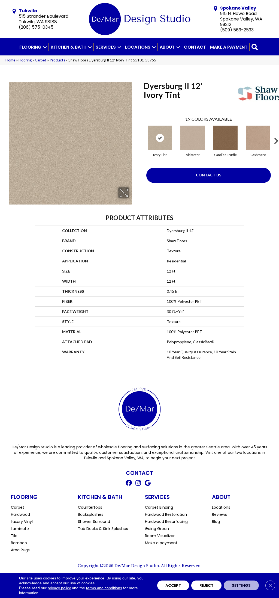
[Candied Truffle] (225, 138)
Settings (241, 585)
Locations (137, 47)
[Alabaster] (192, 138)
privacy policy (59, 588)
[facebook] (129, 483)
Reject (206, 585)
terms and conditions (104, 588)
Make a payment (228, 47)
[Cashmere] (258, 138)
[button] (44, 47)
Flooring (30, 47)
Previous (141, 132)
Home (10, 60)
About (167, 47)
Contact (195, 47)
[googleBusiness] (148, 483)
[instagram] (138, 483)
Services (106, 47)
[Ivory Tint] (160, 138)
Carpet (40, 60)
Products (57, 60)
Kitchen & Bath (68, 47)
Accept (173, 585)
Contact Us (208, 175)
